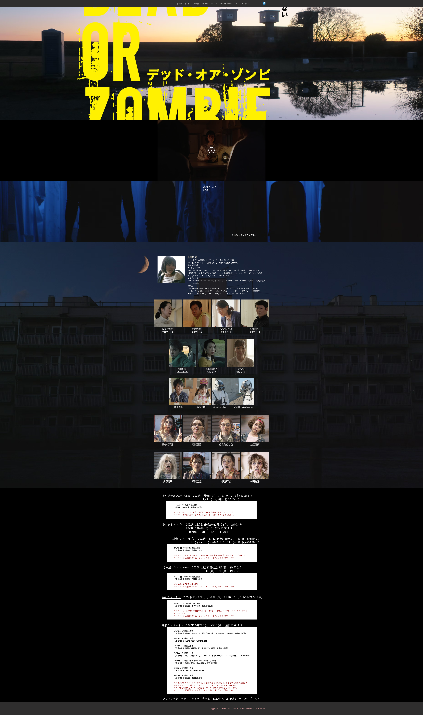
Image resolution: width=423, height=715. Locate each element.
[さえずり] (264, 3)
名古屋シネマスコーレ (176, 567)
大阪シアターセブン (183, 538)
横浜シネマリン (171, 597)
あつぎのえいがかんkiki (176, 495)
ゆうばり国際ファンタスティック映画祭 (186, 698)
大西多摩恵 (227, 329)
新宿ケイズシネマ (172, 625)
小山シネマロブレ (172, 524)
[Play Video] (211, 150)
